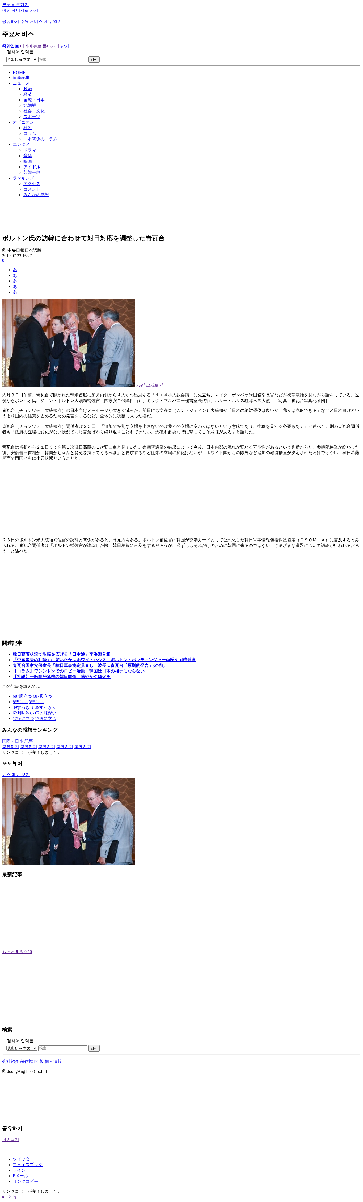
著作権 (26, 1061)
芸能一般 (31, 172)
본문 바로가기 (15, 4)
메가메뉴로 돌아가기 (40, 46)
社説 (27, 127)
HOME (19, 72)
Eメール (20, 1176)
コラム (29, 133)
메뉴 (13, 1197)
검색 (94, 59)
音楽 (27, 155)
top (4, 1197)
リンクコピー (25, 1181)
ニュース (21, 83)
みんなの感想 (36, 194)
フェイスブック (28, 1164)
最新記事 (21, 77)
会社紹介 (10, 1061)
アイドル (31, 167)
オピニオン (23, 122)
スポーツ (31, 116)
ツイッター (23, 1159)
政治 (27, 88)
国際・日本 (34, 100)
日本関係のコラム (40, 139)
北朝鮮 (29, 105)
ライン (19, 1170)
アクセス (31, 183)
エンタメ (21, 144)
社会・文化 (34, 111)
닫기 (65, 46)
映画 (27, 161)
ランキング (23, 178)
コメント (31, 189)
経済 (27, 94)
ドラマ (29, 150)
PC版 (39, 1061)
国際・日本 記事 (17, 741)
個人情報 (53, 1061)
